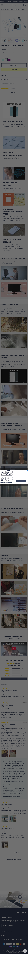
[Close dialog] (27, 470)
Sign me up (21, 480)
